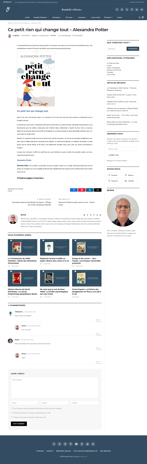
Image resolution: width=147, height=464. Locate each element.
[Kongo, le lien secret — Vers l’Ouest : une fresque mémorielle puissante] (86, 247)
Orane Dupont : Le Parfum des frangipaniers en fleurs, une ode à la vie (86, 291)
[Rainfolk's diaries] (7, 9)
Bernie (17, 35)
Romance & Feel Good (114, 70)
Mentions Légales (63, 451)
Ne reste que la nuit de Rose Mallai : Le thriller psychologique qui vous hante (54, 291)
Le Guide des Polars (113, 63)
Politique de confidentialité (85, 451)
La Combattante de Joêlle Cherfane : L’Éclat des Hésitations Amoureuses (36, 2)
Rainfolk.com (83, 456)
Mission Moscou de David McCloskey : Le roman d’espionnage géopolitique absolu (22, 291)
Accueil (27, 17)
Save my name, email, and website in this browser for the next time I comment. (37, 408)
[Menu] (143, 17)
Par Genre (69, 17)
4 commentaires (65, 35)
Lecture (109, 65)
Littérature (81, 17)
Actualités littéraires (40, 17)
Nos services (105, 451)
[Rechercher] (139, 17)
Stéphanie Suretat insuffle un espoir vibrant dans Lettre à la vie (54, 259)
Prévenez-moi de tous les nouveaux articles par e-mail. (30, 417)
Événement (107, 17)
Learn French (95, 17)
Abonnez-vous (114, 155)
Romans (53, 35)
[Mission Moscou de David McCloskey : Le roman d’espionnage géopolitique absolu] (22, 278)
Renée (17, 340)
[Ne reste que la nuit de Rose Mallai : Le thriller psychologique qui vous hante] (54, 278)
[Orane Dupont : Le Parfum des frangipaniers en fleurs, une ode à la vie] (86, 278)
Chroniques (56, 17)
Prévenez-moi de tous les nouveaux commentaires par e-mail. (32, 413)
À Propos (40, 451)
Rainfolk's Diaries (71, 9)
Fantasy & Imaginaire (113, 68)
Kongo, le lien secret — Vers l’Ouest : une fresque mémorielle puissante (86, 260)
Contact (119, 17)
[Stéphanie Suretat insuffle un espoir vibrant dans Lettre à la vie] (54, 247)
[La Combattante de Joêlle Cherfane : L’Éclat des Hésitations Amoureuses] (22, 247)
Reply (98, 320)
